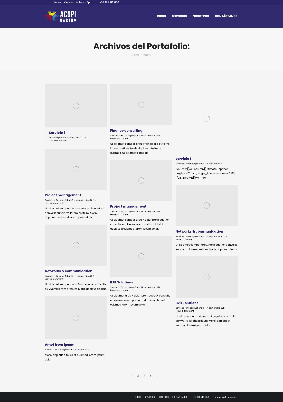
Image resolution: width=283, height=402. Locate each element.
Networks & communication (199, 231)
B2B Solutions (121, 282)
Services (114, 135)
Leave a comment (58, 140)
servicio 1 (183, 158)
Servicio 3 (57, 132)
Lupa (137, 104)
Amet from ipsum (60, 344)
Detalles (76, 105)
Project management (63, 195)
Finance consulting (126, 130)
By (57, 137)
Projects (49, 349)
